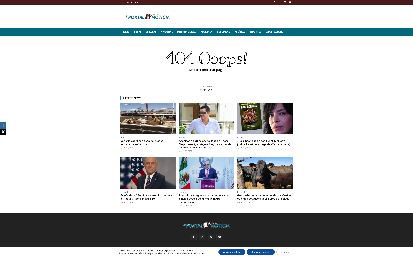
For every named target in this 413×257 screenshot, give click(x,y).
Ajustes (285, 252)
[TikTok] (279, 2)
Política (239, 31)
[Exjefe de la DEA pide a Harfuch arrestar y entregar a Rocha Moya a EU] (148, 173)
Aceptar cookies (231, 252)
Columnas (223, 31)
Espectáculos (274, 31)
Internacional (186, 31)
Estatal (151, 31)
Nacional (167, 31)
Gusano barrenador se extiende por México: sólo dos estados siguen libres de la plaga (264, 197)
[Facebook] (274, 2)
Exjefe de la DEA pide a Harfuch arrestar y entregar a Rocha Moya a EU (146, 197)
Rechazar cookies (260, 252)
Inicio (126, 31)
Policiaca (206, 31)
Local (137, 31)
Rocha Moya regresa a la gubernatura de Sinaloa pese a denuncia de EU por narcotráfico (204, 199)
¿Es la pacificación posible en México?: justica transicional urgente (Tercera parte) (263, 142)
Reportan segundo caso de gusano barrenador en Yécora (141, 142)
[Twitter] (284, 2)
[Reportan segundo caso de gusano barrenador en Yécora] (148, 118)
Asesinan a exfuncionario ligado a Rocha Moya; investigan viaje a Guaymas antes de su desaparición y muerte (205, 144)
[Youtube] (290, 2)
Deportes (255, 31)
